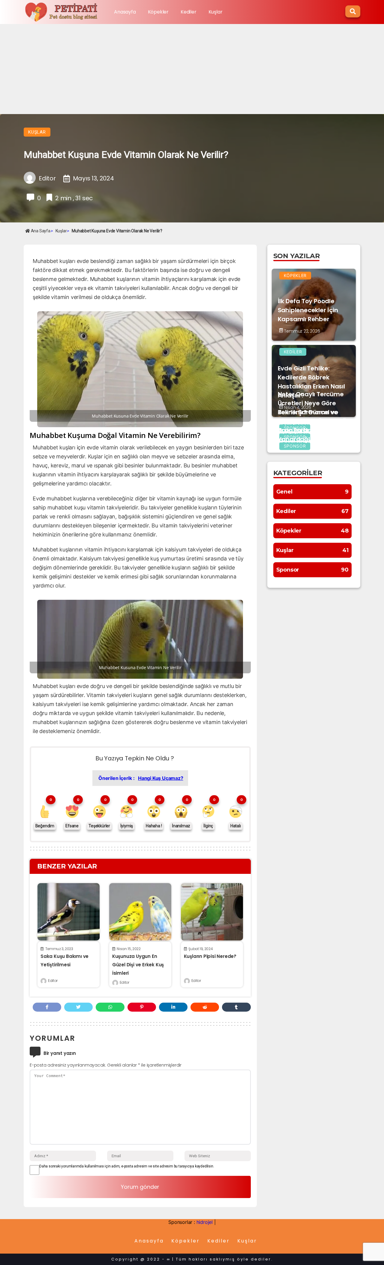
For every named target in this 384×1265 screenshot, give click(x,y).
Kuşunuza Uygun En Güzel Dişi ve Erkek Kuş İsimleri (138, 964)
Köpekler (158, 11)
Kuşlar (215, 11)
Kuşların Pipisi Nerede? (210, 956)
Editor (53, 980)
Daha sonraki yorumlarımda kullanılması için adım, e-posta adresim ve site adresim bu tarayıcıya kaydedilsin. (126, 1166)
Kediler (188, 11)
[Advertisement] (192, 69)
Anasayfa (125, 11)
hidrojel (204, 1222)
